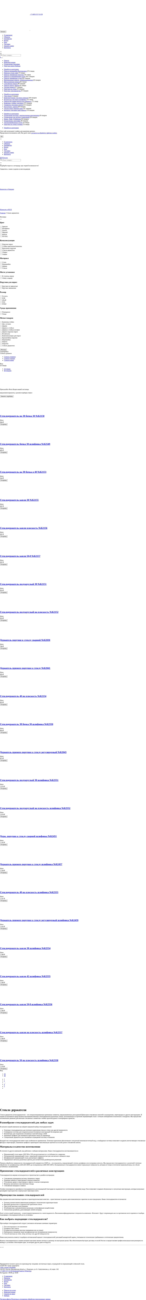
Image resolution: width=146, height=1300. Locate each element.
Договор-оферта (5, 1299)
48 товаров (7, 371)
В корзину (4, 424)
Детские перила (9, 87)
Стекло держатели (8, 250)
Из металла (6, 334)
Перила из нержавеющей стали (15, 76)
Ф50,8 (4, 304)
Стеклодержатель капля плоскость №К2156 (23, 528)
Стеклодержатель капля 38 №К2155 (19, 500)
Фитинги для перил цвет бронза (15, 110)
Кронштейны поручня (9, 338)
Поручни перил (7, 244)
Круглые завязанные (9, 288)
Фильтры (3, 349)
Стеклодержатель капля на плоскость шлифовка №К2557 (31, 1032)
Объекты (7, 37)
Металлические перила (12, 82)
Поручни (5, 344)
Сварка (4, 254)
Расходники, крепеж (11, 107)
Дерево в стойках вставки (11, 330)
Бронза (4, 234)
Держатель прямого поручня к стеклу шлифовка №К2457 (31, 864)
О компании (8, 35)
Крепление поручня (9, 248)
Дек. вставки (6, 324)
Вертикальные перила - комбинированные (18, 80)
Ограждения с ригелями (12, 121)
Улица (4, 314)
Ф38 (3, 298)
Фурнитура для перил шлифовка (15, 99)
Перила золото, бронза (12, 85)
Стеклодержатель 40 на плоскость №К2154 (23, 696)
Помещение (6, 312)
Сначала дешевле (10, 357)
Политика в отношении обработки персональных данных (31, 1299)
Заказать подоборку (7, 396)
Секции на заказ (9, 1294)
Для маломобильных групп (13, 122)
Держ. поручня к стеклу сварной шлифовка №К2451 (28, 836)
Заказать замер (9, 46)
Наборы (6, 1296)
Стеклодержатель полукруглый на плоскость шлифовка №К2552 (35, 808)
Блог (5, 42)
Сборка (4, 252)
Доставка (7, 44)
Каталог (3, 31)
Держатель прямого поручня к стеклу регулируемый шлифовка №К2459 (39, 920)
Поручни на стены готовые (13, 124)
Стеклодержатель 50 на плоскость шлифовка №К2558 (29, 1060)
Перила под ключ (10, 1290)
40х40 (4, 300)
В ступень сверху (8, 276)
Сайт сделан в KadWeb (7, 1267)
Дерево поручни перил (10, 332)
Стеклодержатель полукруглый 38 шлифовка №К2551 (29, 780)
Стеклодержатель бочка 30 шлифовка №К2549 (25, 444)
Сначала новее (9, 360)
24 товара (7, 369)
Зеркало (5, 226)
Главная (2, 213)
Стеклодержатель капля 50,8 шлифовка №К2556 (26, 1004)
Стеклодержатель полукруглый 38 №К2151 (23, 584)
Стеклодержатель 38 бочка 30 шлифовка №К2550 (26, 724)
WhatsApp (28, 1271)
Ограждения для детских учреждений (17, 117)
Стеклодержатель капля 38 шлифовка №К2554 (25, 948)
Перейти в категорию (11, 69)
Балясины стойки (8, 322)
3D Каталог (4, 158)
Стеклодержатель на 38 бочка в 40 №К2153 (23, 472)
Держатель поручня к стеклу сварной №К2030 (25, 640)
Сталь (4, 262)
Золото (4, 230)
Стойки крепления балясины (12, 246)
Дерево (4, 266)
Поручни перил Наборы (12, 66)
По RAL (5, 236)
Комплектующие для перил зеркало (16, 98)
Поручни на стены (10, 89)
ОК (2, 136)
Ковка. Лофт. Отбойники (12, 119)
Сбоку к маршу (7, 278)
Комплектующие (9, 62)
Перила (6, 60)
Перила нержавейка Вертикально (15, 71)
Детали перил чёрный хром (13, 108)
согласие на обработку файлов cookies (44, 133)
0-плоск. (5, 296)
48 (5, 1076)
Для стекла (8, 96)
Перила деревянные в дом (13, 78)
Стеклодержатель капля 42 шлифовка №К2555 (25, 976)
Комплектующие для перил (11, 336)
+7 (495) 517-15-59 (36, 14)
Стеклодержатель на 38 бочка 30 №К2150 (22, 416)
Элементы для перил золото (13, 105)
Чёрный (5, 232)
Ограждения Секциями (12, 64)
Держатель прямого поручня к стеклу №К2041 (25, 668)
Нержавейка (6, 264)
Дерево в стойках (8, 328)
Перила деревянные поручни (14, 75)
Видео (6, 40)
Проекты (7, 1278)
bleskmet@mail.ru (19, 1271)
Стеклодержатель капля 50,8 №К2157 (20, 556)
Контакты (7, 48)
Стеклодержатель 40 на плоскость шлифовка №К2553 (29, 892)
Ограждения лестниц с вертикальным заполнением (21, 115)
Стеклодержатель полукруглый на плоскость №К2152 (29, 612)
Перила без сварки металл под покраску (18, 101)
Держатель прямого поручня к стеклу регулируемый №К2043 (33, 752)
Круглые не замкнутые (10, 286)
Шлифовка (6, 228)
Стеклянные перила (11, 84)
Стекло (4, 268)
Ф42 (3, 302)
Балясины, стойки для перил (14, 103)
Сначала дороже (9, 358)
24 (5, 1074)
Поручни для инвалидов (12, 91)
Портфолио (8, 39)
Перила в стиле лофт (11, 73)
